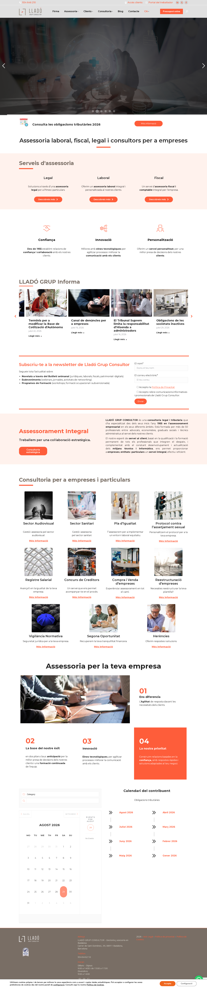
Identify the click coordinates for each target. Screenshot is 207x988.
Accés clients (135, 2)
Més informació (38, 540)
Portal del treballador (160, 2)
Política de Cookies (95, 984)
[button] (15, 316)
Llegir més (28, 339)
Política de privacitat (165, 936)
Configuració (186, 983)
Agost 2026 (126, 812)
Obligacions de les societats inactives (80, 322)
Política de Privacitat (163, 387)
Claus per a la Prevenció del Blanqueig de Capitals (167, 324)
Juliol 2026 (125, 827)
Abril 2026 (169, 812)
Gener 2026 (170, 855)
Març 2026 (169, 827)
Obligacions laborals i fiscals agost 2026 (124, 322)
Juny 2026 (125, 841)
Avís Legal (148, 936)
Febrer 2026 (170, 841)
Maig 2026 (125, 855)
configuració (58, 985)
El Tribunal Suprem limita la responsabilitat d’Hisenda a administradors (41, 325)
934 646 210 (29, 2)
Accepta (167, 983)
